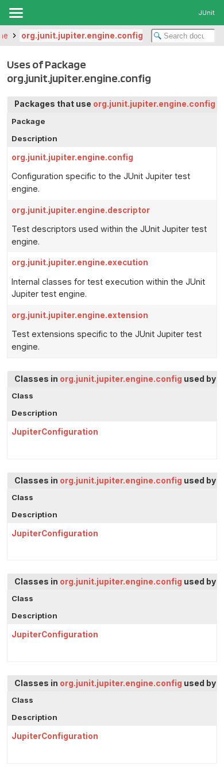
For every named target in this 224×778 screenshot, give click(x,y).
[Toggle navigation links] (15, 13)
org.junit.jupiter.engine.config (82, 35)
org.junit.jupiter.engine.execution (79, 262)
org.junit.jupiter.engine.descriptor (80, 210)
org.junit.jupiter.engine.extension (79, 315)
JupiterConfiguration (54, 431)
